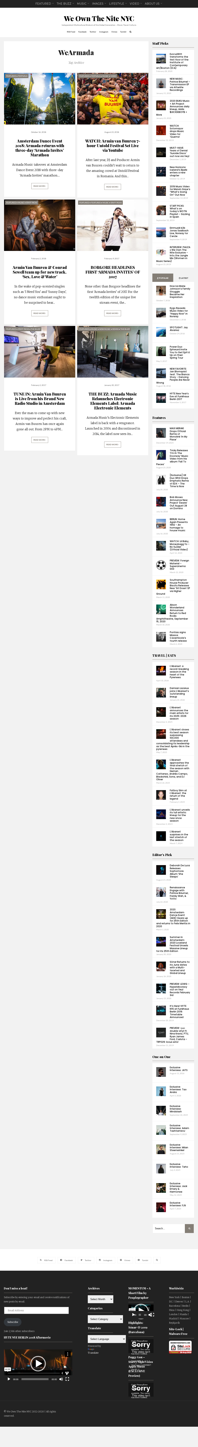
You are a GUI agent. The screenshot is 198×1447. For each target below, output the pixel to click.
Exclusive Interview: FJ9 (178, 1204)
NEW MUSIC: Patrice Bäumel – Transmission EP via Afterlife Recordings (180, 84)
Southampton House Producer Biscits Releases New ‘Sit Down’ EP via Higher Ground (173, 586)
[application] (38, 1363)
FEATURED (43, 3)
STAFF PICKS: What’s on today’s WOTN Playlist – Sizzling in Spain (180, 211)
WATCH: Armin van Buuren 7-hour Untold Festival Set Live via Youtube (112, 145)
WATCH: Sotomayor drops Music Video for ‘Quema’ (177, 131)
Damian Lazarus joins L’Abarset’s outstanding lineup (179, 692)
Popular (163, 278)
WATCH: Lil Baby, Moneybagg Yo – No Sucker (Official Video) (179, 545)
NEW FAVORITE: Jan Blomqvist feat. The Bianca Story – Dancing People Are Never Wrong (173, 375)
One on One (161, 1057)
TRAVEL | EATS (164, 655)
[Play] (9, 1379)
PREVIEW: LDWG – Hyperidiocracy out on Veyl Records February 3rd (180, 989)
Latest (184, 278)
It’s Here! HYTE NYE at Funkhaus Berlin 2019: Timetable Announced (179, 1011)
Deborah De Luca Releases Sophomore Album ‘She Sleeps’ (180, 871)
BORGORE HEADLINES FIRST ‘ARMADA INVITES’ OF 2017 (112, 272)
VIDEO (134, 3)
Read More (39, 186)
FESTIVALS (22, 76)
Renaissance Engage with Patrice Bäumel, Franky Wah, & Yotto (179, 893)
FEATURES (96, 202)
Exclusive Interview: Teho (179, 1165)
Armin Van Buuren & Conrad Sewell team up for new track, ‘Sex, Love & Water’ (40, 272)
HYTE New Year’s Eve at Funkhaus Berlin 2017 (179, 396)
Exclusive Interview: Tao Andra (178, 1089)
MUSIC (81, 3)
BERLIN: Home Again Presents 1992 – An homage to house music (179, 525)
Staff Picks (160, 43)
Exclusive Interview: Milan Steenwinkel (179, 1147)
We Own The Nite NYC (99, 18)
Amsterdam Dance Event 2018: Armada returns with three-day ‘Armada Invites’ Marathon (39, 147)
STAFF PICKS (31, 202)
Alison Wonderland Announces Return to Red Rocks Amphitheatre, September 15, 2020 (172, 613)
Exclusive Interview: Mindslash (176, 1108)
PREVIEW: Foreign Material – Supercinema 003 (179, 564)
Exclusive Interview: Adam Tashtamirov (179, 1128)
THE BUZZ (64, 3)
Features (159, 418)
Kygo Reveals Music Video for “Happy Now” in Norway (179, 312)
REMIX (115, 329)
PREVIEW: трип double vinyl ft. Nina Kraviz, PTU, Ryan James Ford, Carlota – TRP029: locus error (172, 1035)
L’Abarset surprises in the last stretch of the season (179, 836)
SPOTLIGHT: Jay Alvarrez (179, 329)
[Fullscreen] (67, 1379)
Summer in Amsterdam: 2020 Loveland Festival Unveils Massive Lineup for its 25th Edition (172, 944)
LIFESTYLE (116, 3)
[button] (38, 1363)
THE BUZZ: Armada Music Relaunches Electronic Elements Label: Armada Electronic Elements (113, 400)
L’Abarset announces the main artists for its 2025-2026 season (179, 713)
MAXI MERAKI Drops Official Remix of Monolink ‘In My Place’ (178, 434)
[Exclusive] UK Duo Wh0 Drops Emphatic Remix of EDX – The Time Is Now (179, 480)
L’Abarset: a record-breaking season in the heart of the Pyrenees (179, 671)
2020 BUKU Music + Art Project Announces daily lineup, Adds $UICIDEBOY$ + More (172, 107)
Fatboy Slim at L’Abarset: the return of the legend (178, 794)
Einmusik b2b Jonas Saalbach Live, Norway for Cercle (179, 232)
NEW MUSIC (104, 329)
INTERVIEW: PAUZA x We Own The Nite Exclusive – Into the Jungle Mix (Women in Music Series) (173, 254)
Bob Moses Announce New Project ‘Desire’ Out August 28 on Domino (179, 502)
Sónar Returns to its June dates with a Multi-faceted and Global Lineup (180, 967)
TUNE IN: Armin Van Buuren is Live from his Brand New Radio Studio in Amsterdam (40, 398)
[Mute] (61, 1379)
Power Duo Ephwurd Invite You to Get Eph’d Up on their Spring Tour (180, 352)
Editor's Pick (162, 855)
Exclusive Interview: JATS (179, 1069)
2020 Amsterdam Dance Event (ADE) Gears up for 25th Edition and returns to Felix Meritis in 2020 (173, 918)
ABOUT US (152, 3)
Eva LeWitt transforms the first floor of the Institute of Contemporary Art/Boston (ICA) (172, 61)
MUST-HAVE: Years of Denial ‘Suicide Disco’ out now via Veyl (179, 152)
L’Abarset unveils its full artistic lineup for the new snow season (180, 815)
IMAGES (97, 3)
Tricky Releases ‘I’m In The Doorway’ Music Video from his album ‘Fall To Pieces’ (172, 457)
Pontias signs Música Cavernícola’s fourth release (178, 636)
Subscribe (12, 1322)
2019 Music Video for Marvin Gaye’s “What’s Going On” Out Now (180, 190)
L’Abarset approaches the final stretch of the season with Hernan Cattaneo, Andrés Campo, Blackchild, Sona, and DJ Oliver (172, 769)
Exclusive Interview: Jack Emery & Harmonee (178, 1187)
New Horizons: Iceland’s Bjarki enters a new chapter (178, 171)
